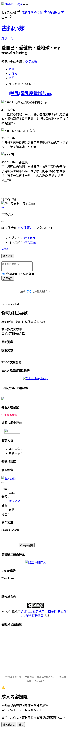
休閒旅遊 (31, 61)
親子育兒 (30, 238)
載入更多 (7, 256)
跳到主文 (7, 38)
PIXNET (17, 677)
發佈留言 (7, 278)
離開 (21, 724)
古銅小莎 (13, 28)
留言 (30, 227)
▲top (4, 248)
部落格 (13, 73)
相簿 (12, 69)
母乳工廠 (30, 242)
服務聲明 (39, 681)
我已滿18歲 (9, 724)
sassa (4, 207)
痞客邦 (21, 227)
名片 (12, 77)
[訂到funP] (2, 399)
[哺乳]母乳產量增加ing (30, 93)
